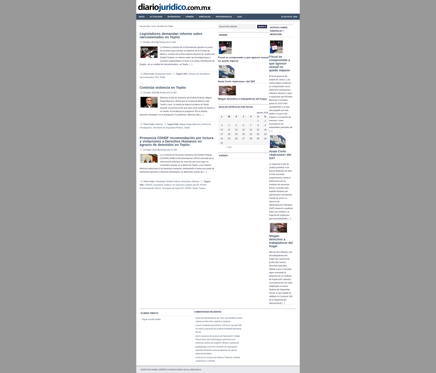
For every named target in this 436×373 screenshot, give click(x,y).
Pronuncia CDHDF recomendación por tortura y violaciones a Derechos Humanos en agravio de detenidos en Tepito (176, 141)
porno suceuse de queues (208, 336)
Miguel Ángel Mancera (190, 124)
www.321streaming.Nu (206, 318)
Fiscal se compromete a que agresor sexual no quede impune (279, 63)
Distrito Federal (173, 181)
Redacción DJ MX (167, 42)
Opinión (190, 17)
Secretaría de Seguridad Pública (168, 127)
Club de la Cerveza (204, 357)
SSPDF (188, 188)
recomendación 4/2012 (150, 188)
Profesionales (222, 17)
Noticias (159, 124)
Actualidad (154, 17)
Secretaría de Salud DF (173, 188)
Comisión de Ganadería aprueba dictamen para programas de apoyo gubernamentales (216, 350)
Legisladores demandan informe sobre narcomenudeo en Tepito (171, 35)
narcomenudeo (147, 77)
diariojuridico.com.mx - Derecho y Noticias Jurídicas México (164, 8)
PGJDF (203, 185)
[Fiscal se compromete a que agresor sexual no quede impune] (225, 55)
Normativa (186, 181)
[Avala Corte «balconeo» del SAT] (226, 79)
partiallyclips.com (204, 347)
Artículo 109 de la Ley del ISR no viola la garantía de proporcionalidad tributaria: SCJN (219, 328)
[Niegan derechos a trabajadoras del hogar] (227, 96)
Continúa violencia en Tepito (163, 87)
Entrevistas (174, 17)
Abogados (195, 370)
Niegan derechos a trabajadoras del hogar (242, 98)
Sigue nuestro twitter (151, 319)
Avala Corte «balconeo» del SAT (236, 81)
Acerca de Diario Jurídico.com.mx (158, 370)
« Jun (229, 147)
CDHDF (148, 185)
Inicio (142, 17)
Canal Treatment (203, 325)
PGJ (157, 77)
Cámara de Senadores (198, 74)
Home (153, 26)
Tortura (202, 188)
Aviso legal (183, 370)
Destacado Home (163, 74)
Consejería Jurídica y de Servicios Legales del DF (176, 185)
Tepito (162, 77)
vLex (239, 17)
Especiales (205, 17)
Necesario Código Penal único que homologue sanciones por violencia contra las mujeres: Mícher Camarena (218, 339)
